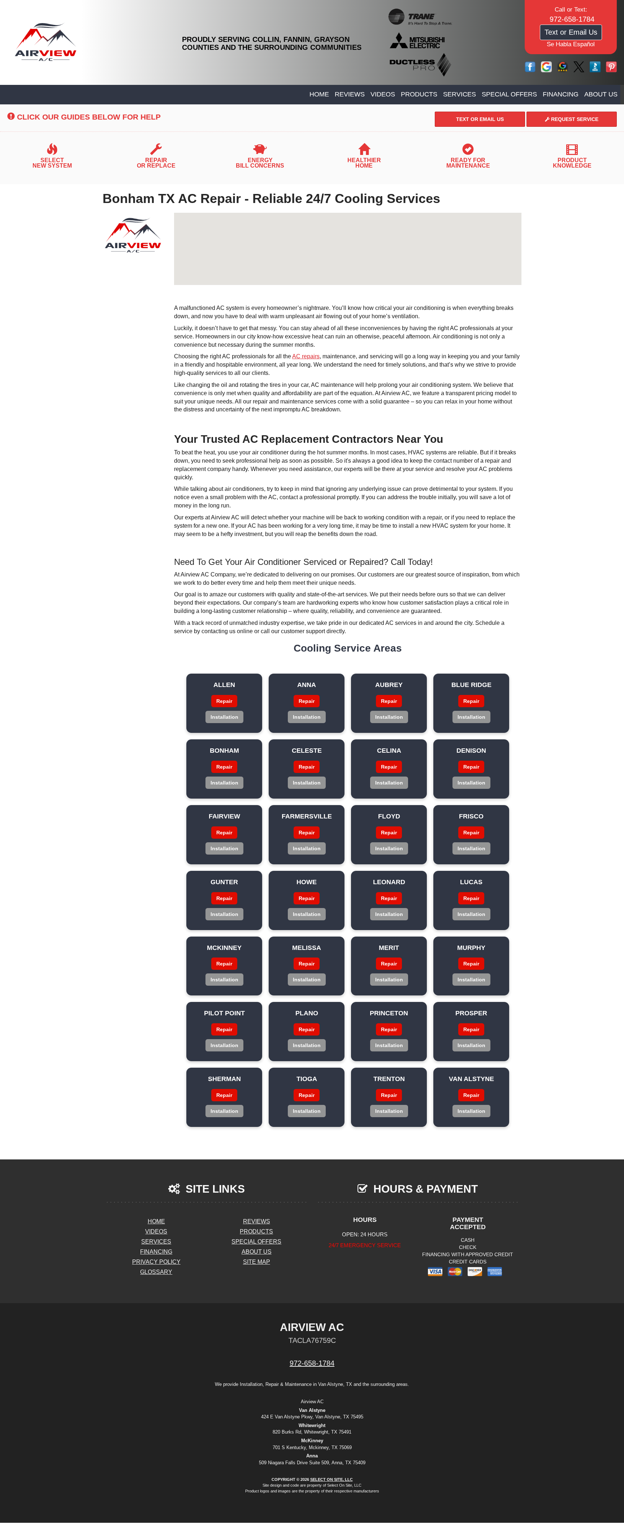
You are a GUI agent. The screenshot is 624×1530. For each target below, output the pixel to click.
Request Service (574, 119)
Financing (560, 94)
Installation (224, 717)
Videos (382, 94)
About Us (601, 94)
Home (319, 94)
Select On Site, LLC (331, 1479)
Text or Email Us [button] (571, 32)
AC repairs (306, 356)
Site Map (256, 1262)
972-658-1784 (312, 1363)
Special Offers (509, 94)
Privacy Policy (156, 1262)
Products (419, 94)
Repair (224, 701)
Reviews (350, 94)
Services (459, 94)
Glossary (156, 1272)
